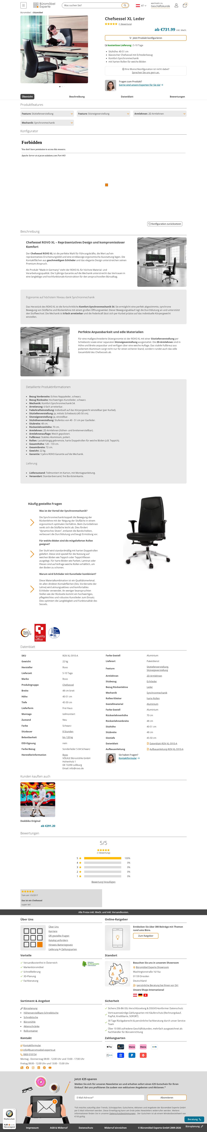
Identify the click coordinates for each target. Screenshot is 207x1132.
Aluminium (152, 704)
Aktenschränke (31, 1026)
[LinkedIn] (38, 1067)
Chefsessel (68, 684)
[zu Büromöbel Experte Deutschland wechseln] (140, 995)
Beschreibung (77, 96)
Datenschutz (86, 1127)
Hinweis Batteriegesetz (61, 944)
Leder (150, 687)
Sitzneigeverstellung (157, 670)
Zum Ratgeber (145, 935)
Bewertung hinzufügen (103, 881)
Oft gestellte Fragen (59, 935)
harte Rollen (153, 698)
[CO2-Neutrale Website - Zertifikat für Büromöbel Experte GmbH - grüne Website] (90, 964)
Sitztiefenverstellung (157, 666)
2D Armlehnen (154, 675)
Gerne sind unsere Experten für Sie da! (139, 84)
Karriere (53, 931)
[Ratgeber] (21, 1067)
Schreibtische (31, 1017)
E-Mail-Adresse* (85, 1097)
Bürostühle (29, 1021)
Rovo (65, 754)
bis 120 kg (68, 737)
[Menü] (23, 5)
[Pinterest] (44, 1067)
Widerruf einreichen (115, 1127)
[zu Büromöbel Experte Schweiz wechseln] (145, 995)
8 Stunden (68, 731)
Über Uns (54, 926)
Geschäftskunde (160, 6)
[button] (95, 5)
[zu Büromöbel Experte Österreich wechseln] (135, 995)
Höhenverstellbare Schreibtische (41, 1012)
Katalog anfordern (58, 940)
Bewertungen (177, 96)
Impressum (32, 1127)
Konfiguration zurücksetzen (166, 223)
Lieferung (54, 949)
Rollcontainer (31, 1030)
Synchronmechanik (157, 692)
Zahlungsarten (69, 949)
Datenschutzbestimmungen (122, 1113)
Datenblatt (127, 96)
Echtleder (152, 681)
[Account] (176, 5)
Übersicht (27, 96)
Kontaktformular (128, 758)
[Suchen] (125, 5)
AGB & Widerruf (58, 1127)
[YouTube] (50, 1067)
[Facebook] (27, 1067)
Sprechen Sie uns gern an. (146, 72)
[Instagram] (33, 1067)
